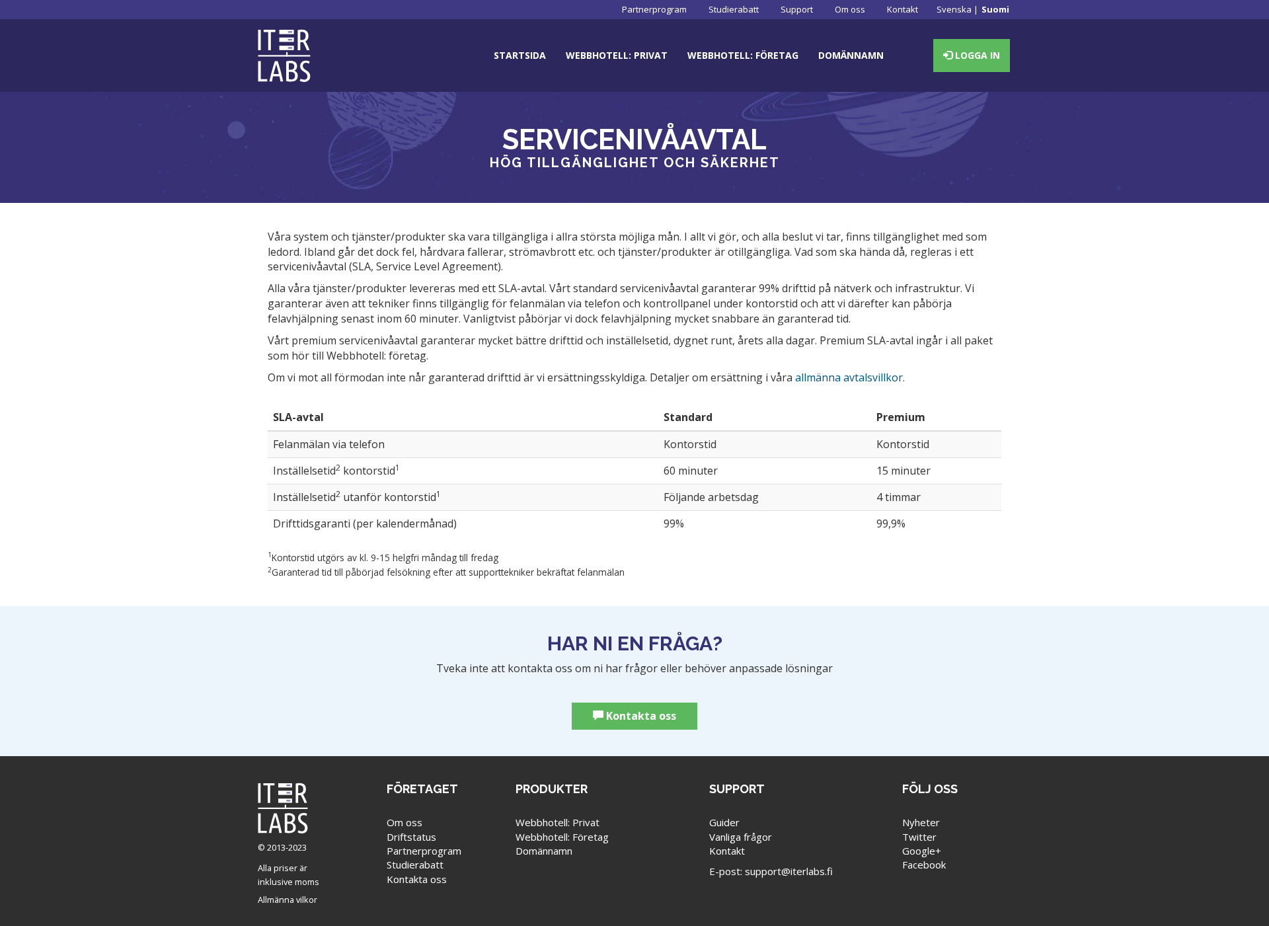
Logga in (976, 55)
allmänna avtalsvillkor (849, 377)
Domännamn (851, 55)
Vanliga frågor (740, 836)
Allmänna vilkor (287, 900)
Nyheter (921, 822)
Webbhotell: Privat (617, 55)
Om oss (850, 9)
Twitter (919, 836)
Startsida (520, 55)
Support (797, 9)
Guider (724, 822)
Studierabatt (734, 9)
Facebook (924, 864)
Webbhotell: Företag (742, 55)
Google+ (921, 850)
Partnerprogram (654, 9)
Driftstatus (411, 836)
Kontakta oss (639, 716)
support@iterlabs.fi (789, 871)
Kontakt (902, 9)
